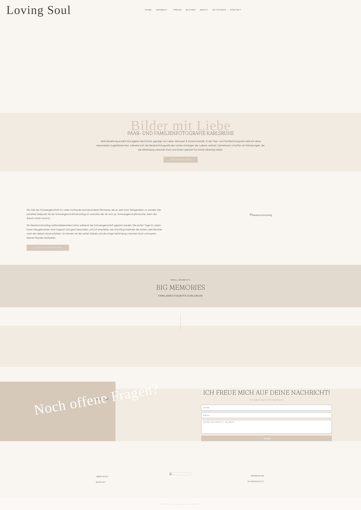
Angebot (161, 10)
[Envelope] (346, 10)
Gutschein (219, 10)
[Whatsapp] (350, 10)
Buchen (191, 10)
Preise (178, 10)
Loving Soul (38, 10)
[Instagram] (342, 10)
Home (148, 10)
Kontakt (235, 10)
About (204, 10)
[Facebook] (338, 10)
